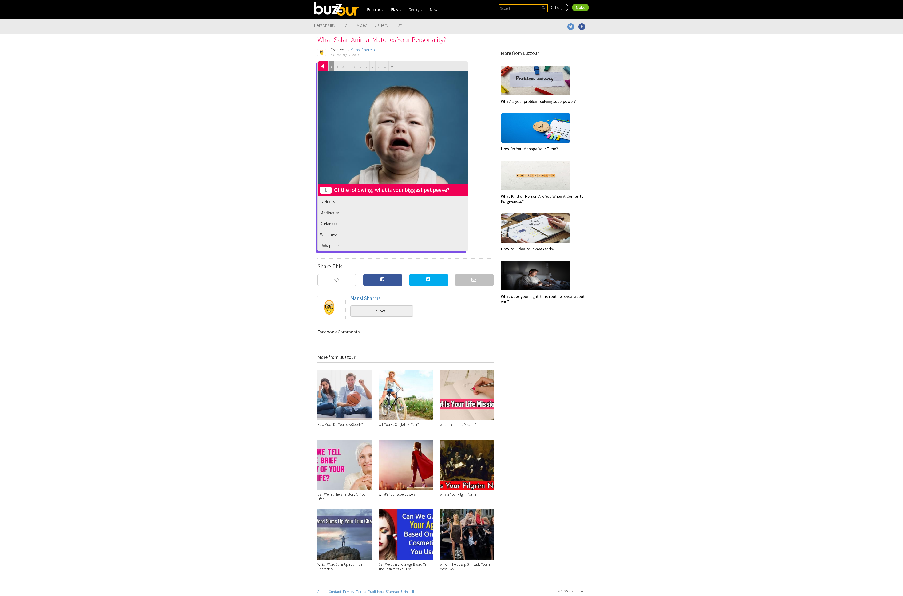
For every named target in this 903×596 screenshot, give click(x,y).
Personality (324, 25)
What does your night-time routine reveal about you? (543, 299)
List (399, 25)
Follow (391, 311)
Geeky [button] (414, 9)
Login (560, 7)
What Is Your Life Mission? (458, 424)
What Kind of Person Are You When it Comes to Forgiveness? (542, 198)
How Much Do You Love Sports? (340, 424)
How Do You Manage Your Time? (529, 148)
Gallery (381, 25)
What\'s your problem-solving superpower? (538, 101)
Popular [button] (374, 9)
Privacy (348, 591)
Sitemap (392, 591)
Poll (346, 25)
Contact (335, 591)
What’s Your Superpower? (397, 494)
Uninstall (407, 591)
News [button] (435, 9)
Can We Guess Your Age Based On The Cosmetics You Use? (403, 566)
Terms (361, 591)
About (322, 591)
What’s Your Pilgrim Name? (459, 494)
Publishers (376, 591)
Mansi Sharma (362, 49)
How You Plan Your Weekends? (527, 249)
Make (580, 7)
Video (362, 25)
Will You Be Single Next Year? (399, 424)
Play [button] (395, 9)
